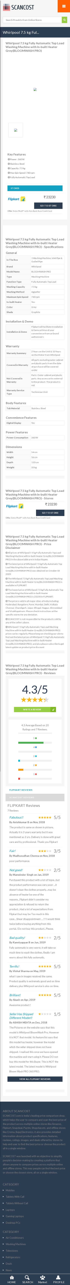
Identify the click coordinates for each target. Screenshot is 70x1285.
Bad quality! (17, 937)
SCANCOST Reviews (21, 797)
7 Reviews (12, 810)
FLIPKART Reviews (20, 789)
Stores (15, 188)
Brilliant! (15, 995)
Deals (9, 1263)
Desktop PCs (13, 1222)
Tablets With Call (15, 1196)
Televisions (12, 1250)
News (9, 1270)
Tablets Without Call (17, 1203)
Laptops (10, 1209)
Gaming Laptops (15, 1216)
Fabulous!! (16, 817)
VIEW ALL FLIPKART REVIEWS (34, 1079)
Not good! (15, 870)
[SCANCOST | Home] (35, 7)
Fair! (12, 851)
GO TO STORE (48, 205)
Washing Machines (16, 1244)
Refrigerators (13, 1257)
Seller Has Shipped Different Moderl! (21, 1015)
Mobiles (10, 1190)
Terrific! (14, 966)
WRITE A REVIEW (32, 709)
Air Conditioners (15, 1237)
